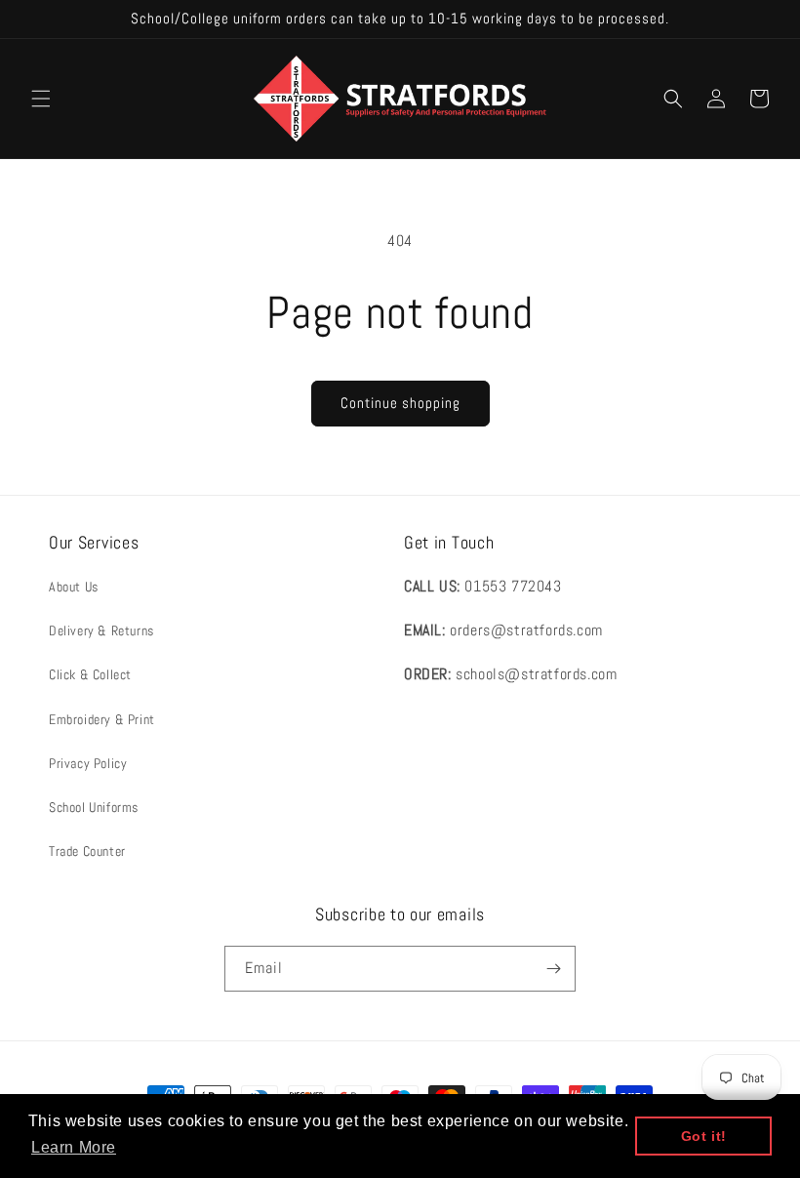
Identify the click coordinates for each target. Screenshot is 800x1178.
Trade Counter (87, 851)
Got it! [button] (704, 1136)
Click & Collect (90, 674)
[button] (41, 98)
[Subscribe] (553, 969)
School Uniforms (94, 807)
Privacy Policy (88, 763)
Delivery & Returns (101, 630)
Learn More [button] (73, 1147)
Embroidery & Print (102, 719)
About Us (74, 586)
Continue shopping (400, 402)
